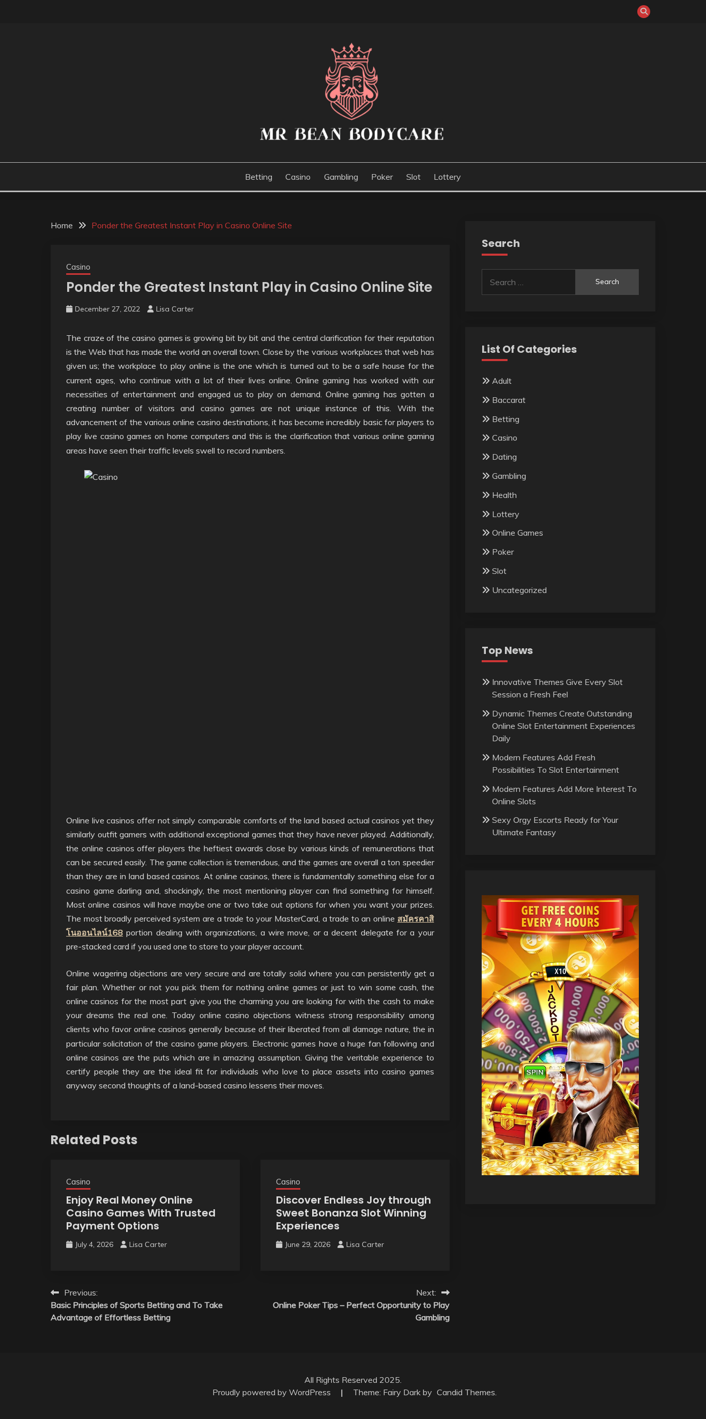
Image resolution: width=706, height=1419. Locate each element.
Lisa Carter (175, 309)
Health (504, 495)
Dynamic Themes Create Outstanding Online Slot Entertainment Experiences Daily (563, 725)
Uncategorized (519, 590)
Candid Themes (466, 1392)
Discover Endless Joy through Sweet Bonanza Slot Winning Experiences (353, 1213)
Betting (258, 176)
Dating (504, 456)
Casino (298, 176)
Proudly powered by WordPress (272, 1392)
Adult (502, 381)
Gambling (341, 176)
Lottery (447, 176)
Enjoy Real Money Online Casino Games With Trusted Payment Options (141, 1213)
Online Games (517, 532)
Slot (413, 176)
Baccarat (509, 400)
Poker (382, 176)
